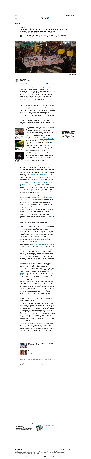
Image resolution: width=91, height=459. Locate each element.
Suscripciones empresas (49, 456)
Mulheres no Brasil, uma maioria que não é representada (39, 351)
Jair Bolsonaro (46, 99)
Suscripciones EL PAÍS (43, 456)
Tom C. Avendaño (24, 79)
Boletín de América (19, 426)
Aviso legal (25, 456)
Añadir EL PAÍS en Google (50, 83)
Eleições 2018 (22, 27)
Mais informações (23, 364)
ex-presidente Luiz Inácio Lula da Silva (41, 197)
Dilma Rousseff (44, 177)
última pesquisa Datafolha (47, 139)
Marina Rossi (30, 346)
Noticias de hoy (58, 456)
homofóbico (51, 107)
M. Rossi (29, 353)
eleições (43, 115)
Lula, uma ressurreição (68, 129)
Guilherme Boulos (40, 359)
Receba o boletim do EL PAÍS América (28, 338)
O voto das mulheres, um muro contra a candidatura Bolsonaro (19, 161)
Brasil (18, 24)
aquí (42, 364)
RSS (53, 456)
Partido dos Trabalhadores (37, 199)
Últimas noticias (65, 124)
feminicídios (23, 249)
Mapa (38, 456)
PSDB (50, 216)
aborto (42, 255)
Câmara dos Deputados (38, 174)
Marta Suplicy (40, 239)
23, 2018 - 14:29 (26, 80)
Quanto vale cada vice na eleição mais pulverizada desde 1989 (19, 149)
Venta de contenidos (20, 456)
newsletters (18, 423)
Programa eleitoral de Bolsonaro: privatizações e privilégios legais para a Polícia (69, 136)
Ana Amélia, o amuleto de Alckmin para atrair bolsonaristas (19, 137)
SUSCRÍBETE (68, 15)
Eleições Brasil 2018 (23, 359)
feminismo (36, 238)
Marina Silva (29, 229)
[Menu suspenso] (16, 18)
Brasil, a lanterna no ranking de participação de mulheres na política (40, 344)
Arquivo (37, 423)
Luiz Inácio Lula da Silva (47, 359)
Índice (55, 456)
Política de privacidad (34, 456)
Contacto (16, 456)
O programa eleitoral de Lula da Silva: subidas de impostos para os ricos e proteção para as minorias (69, 132)
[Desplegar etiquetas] (54, 359)
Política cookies (29, 456)
